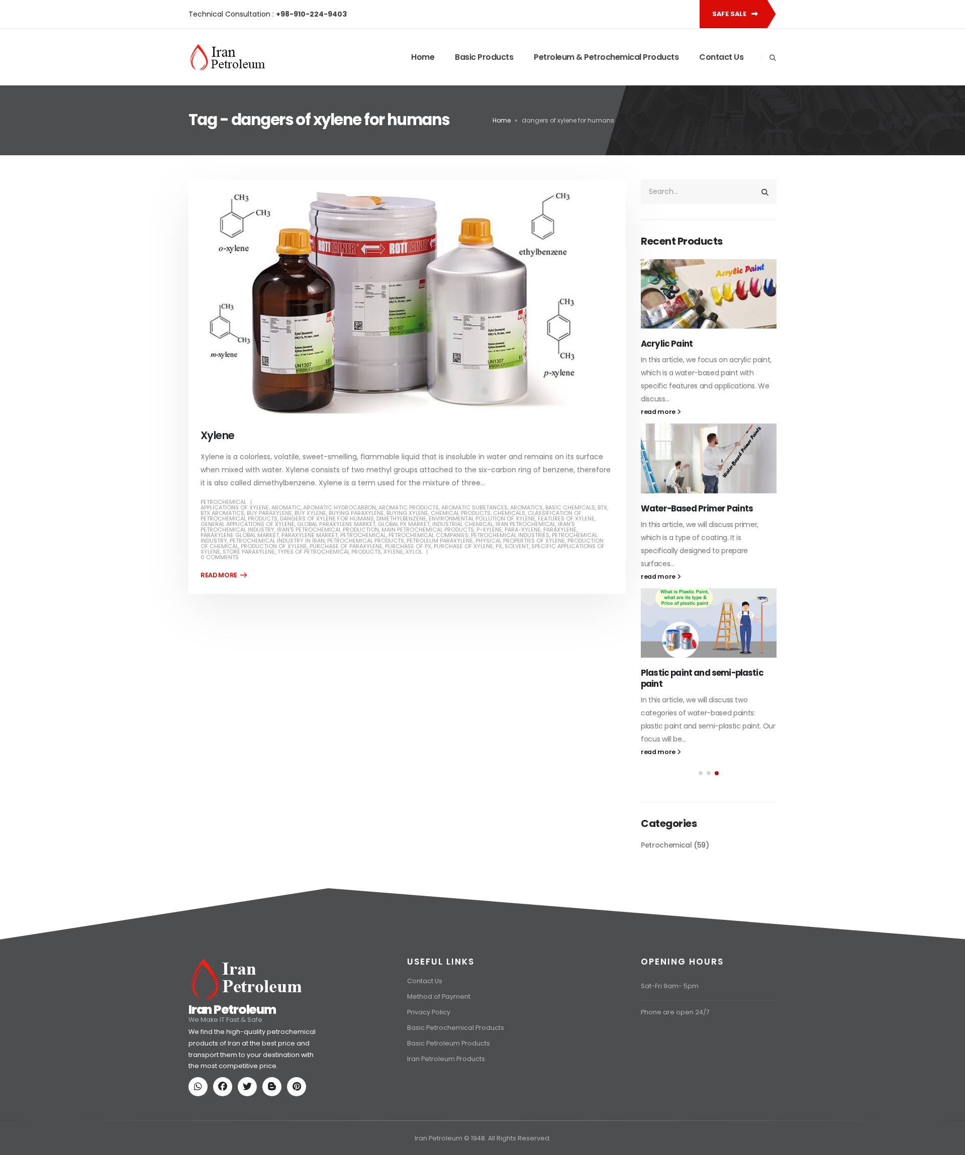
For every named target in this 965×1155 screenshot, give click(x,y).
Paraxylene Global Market (240, 535)
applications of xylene (235, 507)
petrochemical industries (510, 535)
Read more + (224, 575)
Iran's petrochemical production (328, 530)
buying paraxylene (356, 513)
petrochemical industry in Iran (277, 541)
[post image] (407, 302)
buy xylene (310, 513)
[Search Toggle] (772, 57)
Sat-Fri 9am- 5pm (670, 975)
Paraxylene (559, 530)
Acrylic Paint (667, 344)
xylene (393, 552)
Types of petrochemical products (329, 552)
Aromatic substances (474, 507)
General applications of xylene (248, 524)
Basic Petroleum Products (448, 1032)
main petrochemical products (427, 530)
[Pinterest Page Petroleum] (298, 1076)
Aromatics (526, 507)
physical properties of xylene (520, 541)
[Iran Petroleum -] (227, 57)
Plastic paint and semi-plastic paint (702, 678)
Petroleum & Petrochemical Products (606, 57)
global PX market (404, 524)
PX (499, 546)
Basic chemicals (570, 507)
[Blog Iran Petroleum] (273, 1076)
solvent (517, 546)
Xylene (218, 435)
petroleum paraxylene (440, 541)
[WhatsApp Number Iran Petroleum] (200, 1076)
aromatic (286, 507)
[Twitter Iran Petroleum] (249, 1076)
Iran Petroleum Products (446, 1047)
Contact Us (721, 57)
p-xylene (489, 530)
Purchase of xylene (463, 546)
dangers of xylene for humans (327, 518)
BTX (602, 507)
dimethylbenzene (401, 518)
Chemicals (509, 513)
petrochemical (363, 535)
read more (659, 411)
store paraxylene (249, 552)
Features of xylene (566, 518)
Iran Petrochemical (525, 524)
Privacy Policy (428, 1001)
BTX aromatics (222, 513)
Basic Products (484, 57)
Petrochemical (223, 502)
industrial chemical (462, 524)
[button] (701, 773)
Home (422, 57)
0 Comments (220, 557)
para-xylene (523, 530)
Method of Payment (438, 985)
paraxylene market (309, 535)
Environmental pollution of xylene (482, 518)
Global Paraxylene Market (336, 524)
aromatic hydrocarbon (339, 507)
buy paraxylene (269, 513)
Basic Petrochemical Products (455, 1016)
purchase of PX (408, 546)
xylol (414, 552)
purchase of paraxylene (346, 546)
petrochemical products (365, 541)
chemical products (461, 513)
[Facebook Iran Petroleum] (224, 1076)
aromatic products (408, 507)
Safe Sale (730, 14)
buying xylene (407, 513)
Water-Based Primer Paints (697, 508)
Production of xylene (274, 546)
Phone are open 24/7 (675, 1001)
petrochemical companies (428, 535)
